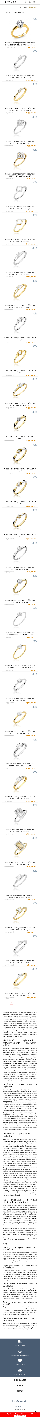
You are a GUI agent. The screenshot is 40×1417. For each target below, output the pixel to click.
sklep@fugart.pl (20, 1401)
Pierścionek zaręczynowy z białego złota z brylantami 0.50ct (20, 896)
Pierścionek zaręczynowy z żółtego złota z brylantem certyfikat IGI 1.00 (20, 44)
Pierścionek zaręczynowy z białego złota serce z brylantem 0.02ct (20, 634)
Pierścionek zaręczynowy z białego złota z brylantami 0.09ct (20, 273)
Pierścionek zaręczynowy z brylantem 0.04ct (20, 536)
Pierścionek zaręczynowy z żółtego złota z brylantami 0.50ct (20, 929)
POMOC (20, 1385)
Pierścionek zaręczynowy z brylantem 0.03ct (20, 339)
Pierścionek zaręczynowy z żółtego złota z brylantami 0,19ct (20, 994)
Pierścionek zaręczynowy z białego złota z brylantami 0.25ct (20, 142)
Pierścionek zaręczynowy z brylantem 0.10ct (20, 470)
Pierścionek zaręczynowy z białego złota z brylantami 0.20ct (20, 765)
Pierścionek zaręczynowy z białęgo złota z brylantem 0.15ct (20, 568)
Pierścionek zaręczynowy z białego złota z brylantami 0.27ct (20, 831)
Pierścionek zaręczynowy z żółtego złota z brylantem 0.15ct (20, 601)
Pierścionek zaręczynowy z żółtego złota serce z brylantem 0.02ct (20, 667)
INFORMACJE (20, 1380)
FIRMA (20, 1391)
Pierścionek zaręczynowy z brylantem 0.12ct (20, 437)
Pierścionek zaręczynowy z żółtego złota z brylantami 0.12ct (20, 404)
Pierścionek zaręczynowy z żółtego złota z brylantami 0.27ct (20, 863)
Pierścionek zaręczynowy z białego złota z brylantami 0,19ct (20, 962)
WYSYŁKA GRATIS (20, 1345)
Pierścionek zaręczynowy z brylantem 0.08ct (20, 503)
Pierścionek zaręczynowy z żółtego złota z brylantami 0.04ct (20, 109)
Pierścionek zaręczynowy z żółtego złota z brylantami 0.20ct (20, 798)
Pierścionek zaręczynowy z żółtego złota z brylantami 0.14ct (20, 241)
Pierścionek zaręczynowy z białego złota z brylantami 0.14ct (20, 208)
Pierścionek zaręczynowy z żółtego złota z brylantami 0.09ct (20, 306)
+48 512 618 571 (20, 1406)
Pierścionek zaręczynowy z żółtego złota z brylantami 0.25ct (20, 175)
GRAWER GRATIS (20, 1365)
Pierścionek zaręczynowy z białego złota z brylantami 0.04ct (20, 77)
